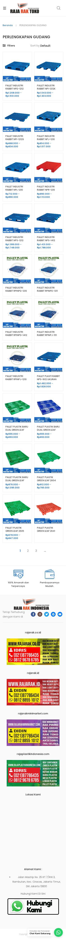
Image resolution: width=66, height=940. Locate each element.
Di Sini (41, 893)
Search (59, 8)
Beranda (8, 25)
